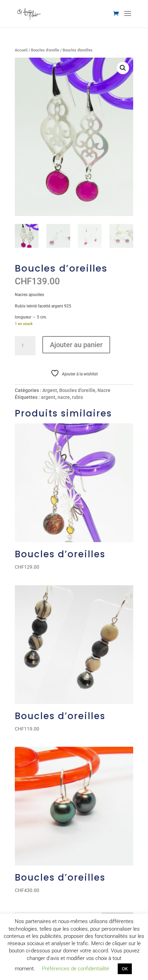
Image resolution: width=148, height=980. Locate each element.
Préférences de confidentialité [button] (75, 969)
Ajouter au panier (76, 345)
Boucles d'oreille (45, 50)
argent (48, 397)
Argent (49, 390)
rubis (77, 397)
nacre (63, 397)
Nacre (103, 390)
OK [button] (125, 968)
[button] (123, 68)
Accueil (21, 50)
